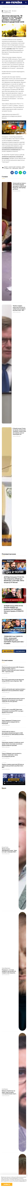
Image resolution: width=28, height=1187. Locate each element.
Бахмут (6, 166)
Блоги (4, 788)
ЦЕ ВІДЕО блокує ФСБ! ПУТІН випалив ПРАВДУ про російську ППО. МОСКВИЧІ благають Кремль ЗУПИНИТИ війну (13, 609)
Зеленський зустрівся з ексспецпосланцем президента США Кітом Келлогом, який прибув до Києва (19, 186)
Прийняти (7, 1184)
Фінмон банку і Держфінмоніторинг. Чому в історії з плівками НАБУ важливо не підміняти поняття (9, 851)
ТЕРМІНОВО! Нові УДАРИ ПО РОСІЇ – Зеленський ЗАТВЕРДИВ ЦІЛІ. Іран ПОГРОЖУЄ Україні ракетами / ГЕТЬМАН (14, 640)
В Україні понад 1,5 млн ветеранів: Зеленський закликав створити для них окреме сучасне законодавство (19, 431)
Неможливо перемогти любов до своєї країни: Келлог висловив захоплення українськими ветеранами (13, 744)
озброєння (15, 168)
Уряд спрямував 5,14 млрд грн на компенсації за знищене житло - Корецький (11, 722)
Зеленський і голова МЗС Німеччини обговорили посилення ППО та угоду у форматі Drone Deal (12, 711)
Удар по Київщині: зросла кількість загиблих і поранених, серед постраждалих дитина (11, 755)
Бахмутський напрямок (15, 166)
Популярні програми (9, 554)
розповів (8, 48)
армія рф (21, 168)
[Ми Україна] (14, 2)
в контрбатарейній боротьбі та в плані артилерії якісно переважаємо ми (12, 147)
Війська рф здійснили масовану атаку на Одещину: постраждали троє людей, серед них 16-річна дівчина (13, 700)
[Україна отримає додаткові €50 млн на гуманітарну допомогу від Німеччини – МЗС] (7, 364)
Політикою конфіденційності (19, 1181)
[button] (12, 172)
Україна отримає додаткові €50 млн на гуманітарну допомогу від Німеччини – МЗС (13, 766)
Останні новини (7, 660)
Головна (4, 6)
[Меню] (2, 2)
